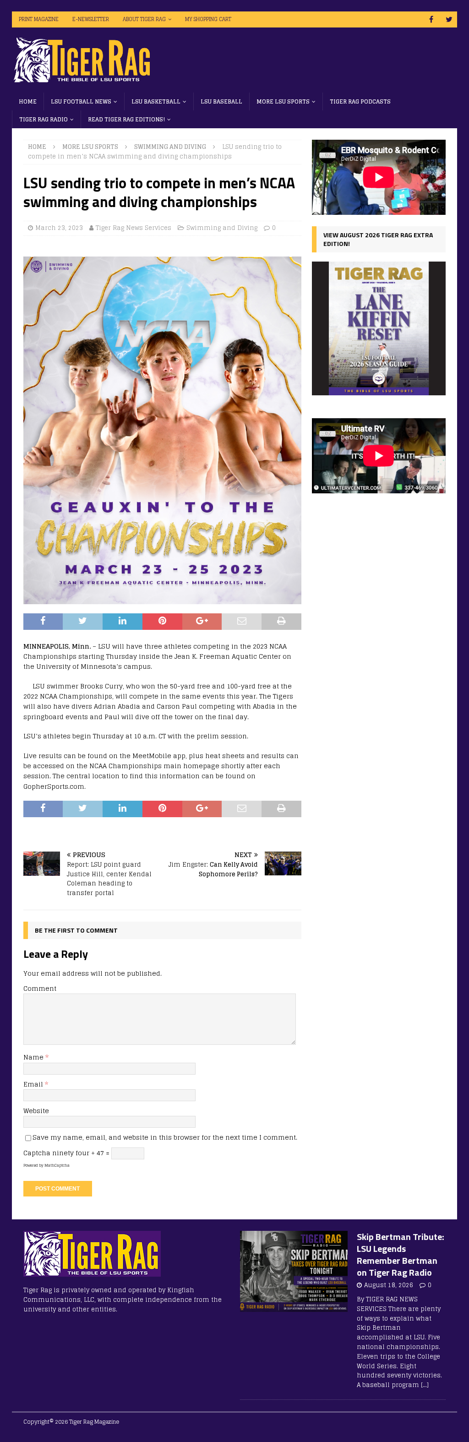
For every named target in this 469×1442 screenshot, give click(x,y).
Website (36, 1110)
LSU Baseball (221, 101)
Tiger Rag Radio (43, 119)
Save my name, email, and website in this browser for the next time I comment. (165, 1137)
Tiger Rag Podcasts (360, 101)
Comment (39, 988)
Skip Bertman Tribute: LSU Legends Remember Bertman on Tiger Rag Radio (400, 1254)
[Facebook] (431, 19)
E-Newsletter (90, 19)
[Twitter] (449, 19)
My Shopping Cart (208, 19)
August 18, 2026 (388, 1285)
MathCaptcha (57, 1165)
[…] (425, 1385)
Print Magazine (39, 19)
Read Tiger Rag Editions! (126, 119)
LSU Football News (81, 101)
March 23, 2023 (59, 228)
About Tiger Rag (144, 19)
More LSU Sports (283, 101)
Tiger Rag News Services (133, 228)
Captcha (36, 1152)
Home (28, 101)
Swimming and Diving (221, 228)
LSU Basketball (155, 101)
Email (34, 1084)
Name (34, 1057)
